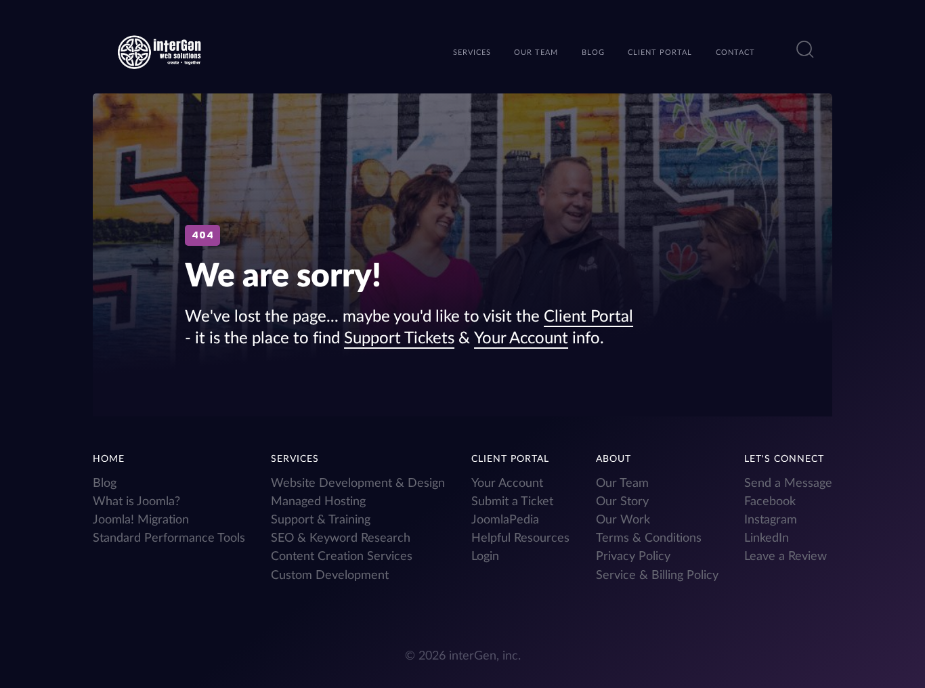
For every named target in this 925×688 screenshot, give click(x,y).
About (613, 459)
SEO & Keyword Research (340, 538)
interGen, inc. (485, 655)
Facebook (770, 501)
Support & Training (320, 519)
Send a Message (788, 483)
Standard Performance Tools (169, 538)
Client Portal (588, 317)
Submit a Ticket (512, 501)
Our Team (622, 483)
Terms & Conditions (649, 538)
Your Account (521, 338)
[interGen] (159, 50)
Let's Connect (784, 459)
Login (485, 556)
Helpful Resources (520, 538)
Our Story (622, 501)
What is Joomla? (136, 501)
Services (295, 459)
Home (109, 459)
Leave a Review (785, 556)
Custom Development (330, 575)
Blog (104, 483)
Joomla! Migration (141, 519)
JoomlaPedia (505, 519)
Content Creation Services (341, 556)
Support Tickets (399, 338)
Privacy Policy (633, 556)
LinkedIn (766, 538)
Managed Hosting (318, 501)
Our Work (623, 519)
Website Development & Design (358, 483)
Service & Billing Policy (657, 575)
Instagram (770, 519)
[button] (805, 49)
